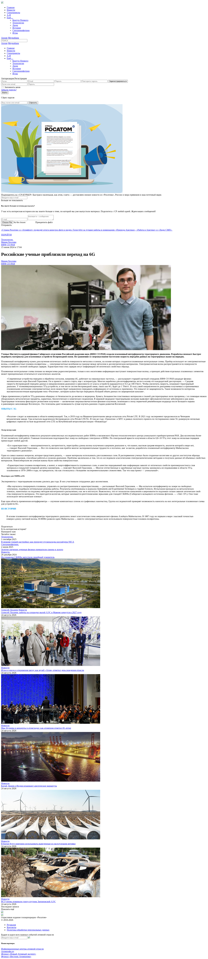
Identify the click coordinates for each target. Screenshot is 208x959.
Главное (11, 7)
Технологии (18, 23)
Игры (15, 33)
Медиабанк (13, 38)
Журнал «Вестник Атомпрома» (16, 956)
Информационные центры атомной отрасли (22, 949)
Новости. (5, 552)
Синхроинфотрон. (10, 544)
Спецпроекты (13, 12)
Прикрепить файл (44, 222)
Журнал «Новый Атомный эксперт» (18, 954)
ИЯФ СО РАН (8, 244)
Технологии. (7, 239)
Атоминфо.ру (7, 951)
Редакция (11, 925)
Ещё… (10, 17)
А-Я (9, 15)
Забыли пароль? (9, 90)
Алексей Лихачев (9, 610)
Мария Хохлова (8, 242)
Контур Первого (20, 20)
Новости (11, 10)
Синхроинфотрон (21, 30)
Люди (15, 25)
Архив (4, 38)
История (16, 28)
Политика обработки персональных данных (28, 930)
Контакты (11, 927)
